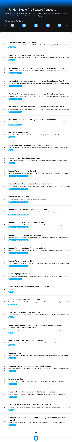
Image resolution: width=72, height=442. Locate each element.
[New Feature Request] (36, 438)
